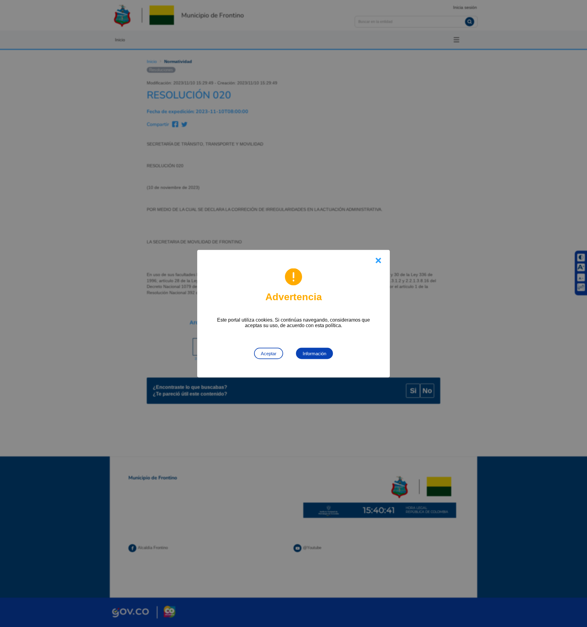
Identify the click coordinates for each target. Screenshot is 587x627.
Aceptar (268, 353)
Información (314, 353)
